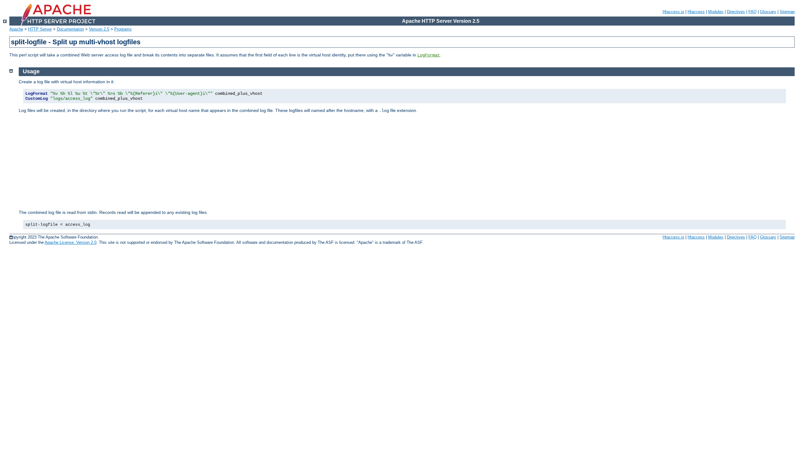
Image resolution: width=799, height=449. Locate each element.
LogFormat (428, 55)
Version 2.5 (99, 29)
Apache (16, 29)
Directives (736, 11)
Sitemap (787, 11)
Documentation (70, 29)
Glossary (768, 11)
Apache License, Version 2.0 (70, 242)
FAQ (752, 11)
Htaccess (696, 11)
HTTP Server (40, 29)
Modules (715, 11)
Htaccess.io (673, 11)
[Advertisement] (406, 161)
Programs (123, 29)
